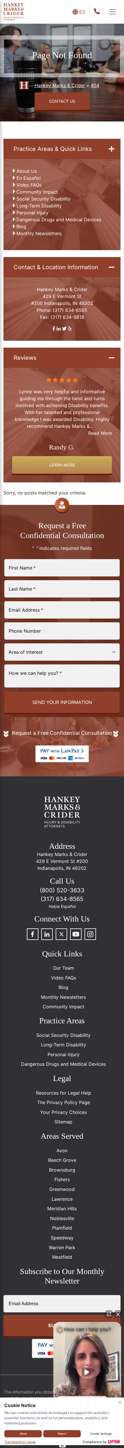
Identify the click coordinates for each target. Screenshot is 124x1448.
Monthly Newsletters (38, 233)
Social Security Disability (43, 199)
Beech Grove (62, 1160)
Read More (100, 433)
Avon (62, 1150)
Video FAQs (29, 185)
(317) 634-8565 (70, 310)
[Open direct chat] (109, 1314)
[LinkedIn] (47, 934)
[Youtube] (76, 934)
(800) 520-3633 (62, 890)
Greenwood (62, 1189)
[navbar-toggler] (112, 12)
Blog (21, 226)
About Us (26, 171)
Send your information (62, 702)
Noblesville (62, 1218)
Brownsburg (62, 1170)
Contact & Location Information (56, 267)
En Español (28, 178)
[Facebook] (32, 934)
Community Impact (37, 192)
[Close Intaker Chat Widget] (118, 1314)
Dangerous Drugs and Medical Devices (58, 219)
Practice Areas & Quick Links (53, 148)
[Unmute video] (87, 1372)
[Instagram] (90, 934)
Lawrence (62, 1199)
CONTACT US (62, 101)
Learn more (62, 464)
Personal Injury (32, 213)
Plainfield (62, 1228)
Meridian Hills (62, 1208)
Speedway (62, 1238)
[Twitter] (61, 934)
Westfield (62, 1257)
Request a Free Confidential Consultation (62, 733)
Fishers (62, 1179)
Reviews (25, 357)
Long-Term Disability (39, 206)
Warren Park (62, 1247)
